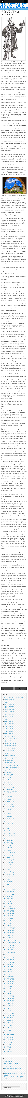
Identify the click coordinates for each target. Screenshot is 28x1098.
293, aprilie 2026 (8, 1046)
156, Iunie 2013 (7, 813)
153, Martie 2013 (8, 808)
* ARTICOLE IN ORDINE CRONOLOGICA (13, 697)
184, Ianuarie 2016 (8, 860)
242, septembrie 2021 (9, 959)
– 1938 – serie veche (9, 706)
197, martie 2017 (8, 883)
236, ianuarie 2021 (11, 10)
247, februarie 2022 (8, 967)
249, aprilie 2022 (8, 971)
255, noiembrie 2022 (9, 981)
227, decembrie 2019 (9, 933)
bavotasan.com (20, 1096)
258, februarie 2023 (8, 986)
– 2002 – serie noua (8, 721)
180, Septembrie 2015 (9, 854)
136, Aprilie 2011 (8, 779)
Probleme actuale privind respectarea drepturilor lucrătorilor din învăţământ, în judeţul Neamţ (13, 1065)
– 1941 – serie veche (9, 711)
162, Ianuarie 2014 (8, 823)
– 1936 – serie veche (9, 702)
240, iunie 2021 (7, 956)
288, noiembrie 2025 (9, 1037)
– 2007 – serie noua (8, 729)
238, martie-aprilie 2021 (9, 952)
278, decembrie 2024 (9, 1020)
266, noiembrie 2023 (9, 1000)
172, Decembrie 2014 (9, 840)
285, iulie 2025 (7, 1032)
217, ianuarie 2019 (8, 916)
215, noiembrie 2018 (9, 913)
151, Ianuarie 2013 (8, 804)
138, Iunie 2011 (7, 782)
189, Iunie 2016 (7, 869)
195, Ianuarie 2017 (8, 879)
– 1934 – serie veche (9, 699)
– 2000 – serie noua (8, 718)
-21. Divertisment (8, 772)
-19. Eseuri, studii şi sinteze (10, 769)
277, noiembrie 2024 (9, 1019)
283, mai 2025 (7, 1029)
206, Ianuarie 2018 (8, 898)
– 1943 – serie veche (9, 714)
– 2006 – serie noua (8, 728)
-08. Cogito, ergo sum (9, 750)
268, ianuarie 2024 (8, 1003)
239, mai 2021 (7, 954)
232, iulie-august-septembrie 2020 (12, 942)
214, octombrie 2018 (9, 911)
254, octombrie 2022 (9, 979)
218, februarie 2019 (8, 918)
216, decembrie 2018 (9, 915)
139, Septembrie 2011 (9, 784)
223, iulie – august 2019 (9, 927)
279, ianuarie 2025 (8, 1022)
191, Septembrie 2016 (9, 872)
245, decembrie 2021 (9, 964)
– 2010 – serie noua (8, 735)
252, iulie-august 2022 (9, 976)
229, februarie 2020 (8, 937)
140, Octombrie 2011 (9, 786)
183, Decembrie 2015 (9, 859)
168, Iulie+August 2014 (9, 833)
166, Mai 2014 (7, 830)
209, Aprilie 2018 (8, 903)
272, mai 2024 (7, 1010)
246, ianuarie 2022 (8, 966)
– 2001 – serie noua (8, 719)
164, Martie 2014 (8, 826)
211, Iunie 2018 (7, 906)
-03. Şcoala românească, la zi (11, 741)
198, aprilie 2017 (8, 884)
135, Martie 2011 (8, 777)
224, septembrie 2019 (9, 928)
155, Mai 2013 (7, 811)
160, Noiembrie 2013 (9, 820)
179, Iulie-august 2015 (9, 852)
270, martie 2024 (8, 1007)
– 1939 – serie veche (9, 707)
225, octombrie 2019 (9, 930)
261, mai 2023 (7, 991)
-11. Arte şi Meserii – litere (10, 755)
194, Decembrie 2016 (9, 877)
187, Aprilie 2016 (8, 865)
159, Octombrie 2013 (9, 818)
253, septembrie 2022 (9, 978)
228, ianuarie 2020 (8, 935)
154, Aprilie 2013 (8, 809)
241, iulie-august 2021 (9, 957)
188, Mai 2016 (7, 867)
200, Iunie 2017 (7, 888)
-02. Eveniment (4, 10)
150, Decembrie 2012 (9, 803)
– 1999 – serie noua (8, 716)
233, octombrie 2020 (9, 944)
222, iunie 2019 (7, 925)
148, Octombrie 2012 (9, 799)
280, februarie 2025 (8, 1024)
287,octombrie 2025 (8, 1035)
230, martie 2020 (8, 939)
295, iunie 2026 (7, 1049)
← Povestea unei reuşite (6, 688)
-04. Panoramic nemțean (10, 743)
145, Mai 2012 (7, 794)
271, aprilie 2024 (8, 1008)
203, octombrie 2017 (9, 893)
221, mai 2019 (7, 923)
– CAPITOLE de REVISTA (10, 736)
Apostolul (13, 1095)
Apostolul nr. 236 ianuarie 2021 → (22, 688)
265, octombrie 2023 (9, 998)
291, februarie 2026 (8, 1042)
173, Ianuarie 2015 (8, 842)
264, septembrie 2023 (9, 996)
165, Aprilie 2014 (8, 828)
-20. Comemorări (8, 770)
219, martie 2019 (8, 920)
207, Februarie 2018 (9, 900)
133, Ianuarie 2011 (8, 774)
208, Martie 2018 (8, 901)
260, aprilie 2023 (8, 990)
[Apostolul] (14, 6)
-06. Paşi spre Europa (9, 747)
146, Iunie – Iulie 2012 (9, 796)
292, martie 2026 (8, 1044)
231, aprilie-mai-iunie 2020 (10, 940)
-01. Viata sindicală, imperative (11, 738)
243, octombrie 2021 (9, 961)
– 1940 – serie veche (9, 709)
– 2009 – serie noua (8, 733)
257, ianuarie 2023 (8, 984)
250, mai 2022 (7, 973)
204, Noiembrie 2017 (9, 894)
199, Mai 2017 (7, 886)
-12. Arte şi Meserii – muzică (10, 757)
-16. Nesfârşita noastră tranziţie (11, 764)
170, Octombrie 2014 (9, 837)
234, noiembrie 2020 (9, 945)
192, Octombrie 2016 (9, 874)
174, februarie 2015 (8, 843)
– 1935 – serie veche (9, 701)
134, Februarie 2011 (9, 775)
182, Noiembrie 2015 (9, 857)
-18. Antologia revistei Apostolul (11, 767)
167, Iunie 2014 (7, 832)
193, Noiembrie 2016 (9, 876)
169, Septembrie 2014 (9, 835)
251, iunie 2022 (7, 974)
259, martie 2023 (8, 988)
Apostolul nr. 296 (8, 1061)
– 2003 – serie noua (8, 723)
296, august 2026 (8, 1051)
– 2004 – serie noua (8, 724)
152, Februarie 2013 (9, 806)
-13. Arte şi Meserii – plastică (10, 758)
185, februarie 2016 (8, 862)
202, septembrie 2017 (9, 891)
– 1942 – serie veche (9, 713)
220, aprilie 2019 (8, 922)
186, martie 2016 (8, 864)
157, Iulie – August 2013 (9, 815)
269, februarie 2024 (8, 1005)
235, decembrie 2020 (9, 947)
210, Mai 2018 (7, 905)
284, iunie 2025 (7, 1030)
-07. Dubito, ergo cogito (9, 748)
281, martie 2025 (8, 1025)
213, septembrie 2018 (9, 910)
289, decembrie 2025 (9, 1039)
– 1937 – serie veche (9, 704)
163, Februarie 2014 (9, 825)
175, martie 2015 (8, 845)
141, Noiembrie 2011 (9, 787)
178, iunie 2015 (7, 850)
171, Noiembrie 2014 (9, 838)
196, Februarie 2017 (9, 881)
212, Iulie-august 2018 (9, 908)
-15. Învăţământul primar (10, 762)
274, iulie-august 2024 (9, 1013)
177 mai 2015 (7, 848)
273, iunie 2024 (7, 1012)
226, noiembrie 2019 (9, 932)
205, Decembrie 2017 (9, 896)
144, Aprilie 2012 (8, 792)
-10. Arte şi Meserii (8, 753)
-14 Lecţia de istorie (8, 760)
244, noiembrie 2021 (9, 962)
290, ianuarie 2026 (8, 1041)
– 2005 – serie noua (8, 726)
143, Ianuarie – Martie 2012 (10, 791)
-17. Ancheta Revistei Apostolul (11, 765)
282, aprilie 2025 (8, 1027)
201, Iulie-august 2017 (9, 889)
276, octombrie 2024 (9, 1017)
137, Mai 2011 (7, 781)
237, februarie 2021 (8, 951)
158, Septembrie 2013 (9, 816)
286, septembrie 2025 (9, 1034)
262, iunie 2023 (7, 993)
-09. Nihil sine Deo (8, 752)
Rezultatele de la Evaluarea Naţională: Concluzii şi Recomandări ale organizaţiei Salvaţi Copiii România (13, 1070)
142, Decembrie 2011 (9, 789)
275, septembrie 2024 (9, 1015)
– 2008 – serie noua (8, 731)
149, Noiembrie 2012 (9, 801)
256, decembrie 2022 (9, 983)
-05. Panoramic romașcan (10, 745)
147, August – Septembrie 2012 (11, 797)
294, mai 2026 (7, 1047)
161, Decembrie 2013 (9, 821)
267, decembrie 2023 (9, 1001)
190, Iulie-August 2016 (9, 871)
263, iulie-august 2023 (9, 995)
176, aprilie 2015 (8, 847)
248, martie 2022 (8, 969)
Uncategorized (7, 1052)
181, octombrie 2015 (9, 855)
